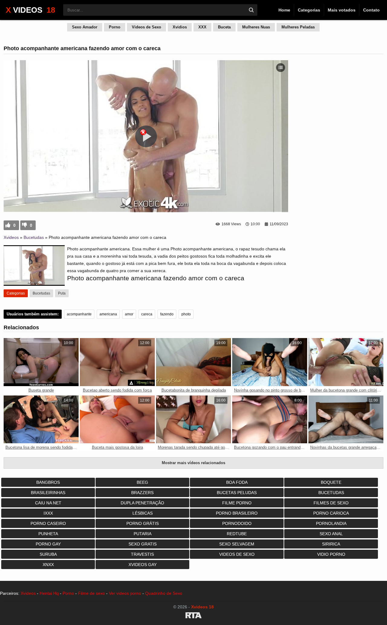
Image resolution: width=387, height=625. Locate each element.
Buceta (224, 27)
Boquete (331, 482)
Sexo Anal (331, 533)
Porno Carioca (331, 513)
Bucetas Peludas (237, 492)
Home (284, 10)
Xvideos (11, 237)
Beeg (142, 482)
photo (186, 314)
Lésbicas (142, 513)
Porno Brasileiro (237, 513)
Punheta (48, 533)
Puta (62, 293)
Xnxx (48, 564)
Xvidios (180, 27)
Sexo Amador (84, 27)
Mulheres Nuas (256, 27)
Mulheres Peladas (298, 27)
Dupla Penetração (142, 502)
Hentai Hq (49, 593)
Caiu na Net (48, 502)
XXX (202, 27)
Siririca (331, 544)
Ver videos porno (125, 593)
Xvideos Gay (142, 564)
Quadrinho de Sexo (163, 593)
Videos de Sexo (146, 27)
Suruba (48, 554)
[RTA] (193, 616)
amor (129, 314)
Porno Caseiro (48, 523)
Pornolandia (331, 523)
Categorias (309, 10)
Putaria (142, 533)
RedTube (237, 533)
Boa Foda (237, 482)
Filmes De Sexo (331, 502)
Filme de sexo (91, 593)
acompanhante (79, 314)
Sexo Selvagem (236, 544)
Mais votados (342, 10)
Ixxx (48, 513)
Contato (371, 10)
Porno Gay (48, 544)
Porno (114, 27)
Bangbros (48, 482)
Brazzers (142, 492)
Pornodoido (237, 523)
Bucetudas (34, 237)
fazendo (167, 314)
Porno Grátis (142, 523)
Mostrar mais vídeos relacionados (193, 463)
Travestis (142, 554)
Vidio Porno (331, 554)
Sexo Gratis (142, 544)
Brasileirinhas (48, 492)
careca (146, 314)
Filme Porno (237, 502)
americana (108, 314)
